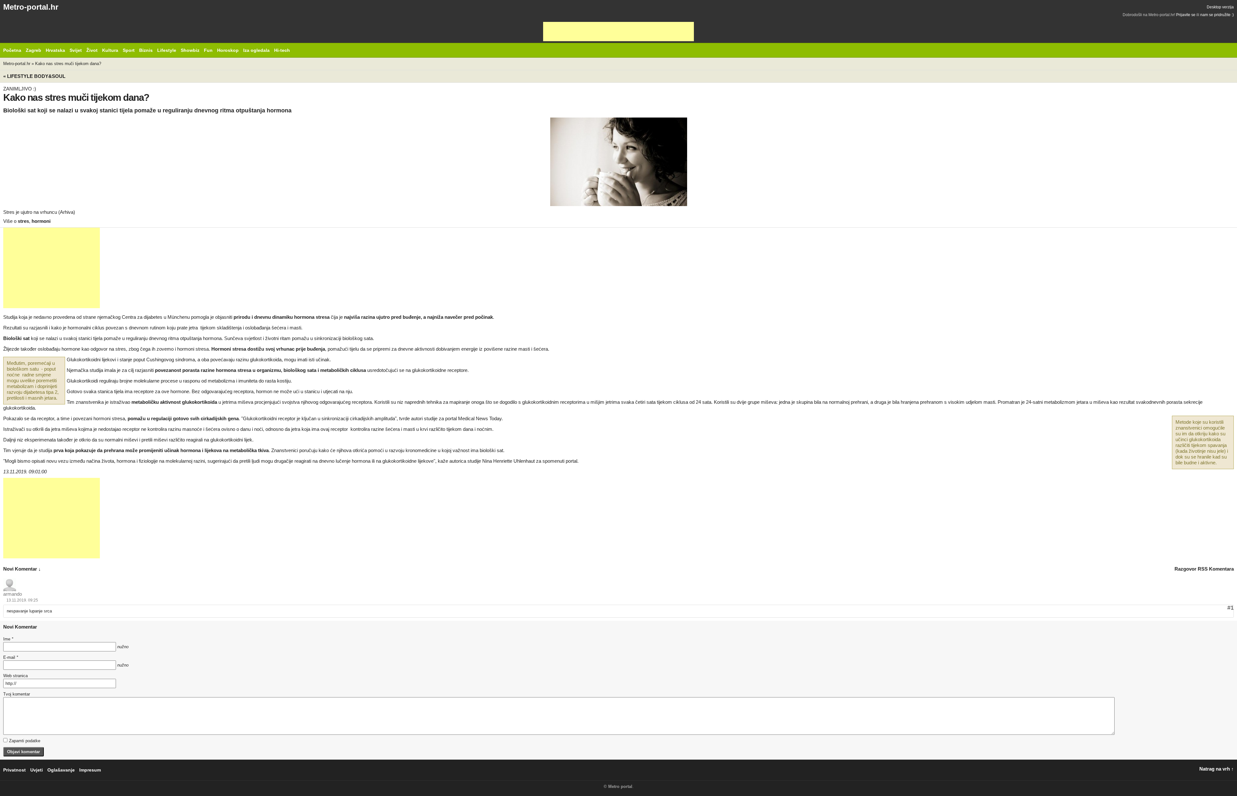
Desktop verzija (1220, 7)
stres (23, 221)
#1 (1230, 608)
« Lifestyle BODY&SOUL (34, 76)
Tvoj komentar (16, 694)
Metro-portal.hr (30, 7)
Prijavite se (1185, 15)
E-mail (10, 657)
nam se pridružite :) (1217, 15)
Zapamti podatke (24, 740)
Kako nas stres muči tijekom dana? (68, 63)
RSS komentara (1216, 569)
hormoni (41, 221)
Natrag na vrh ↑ (1216, 769)
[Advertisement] (618, 31)
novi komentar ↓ (22, 569)
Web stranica (15, 675)
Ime (8, 639)
